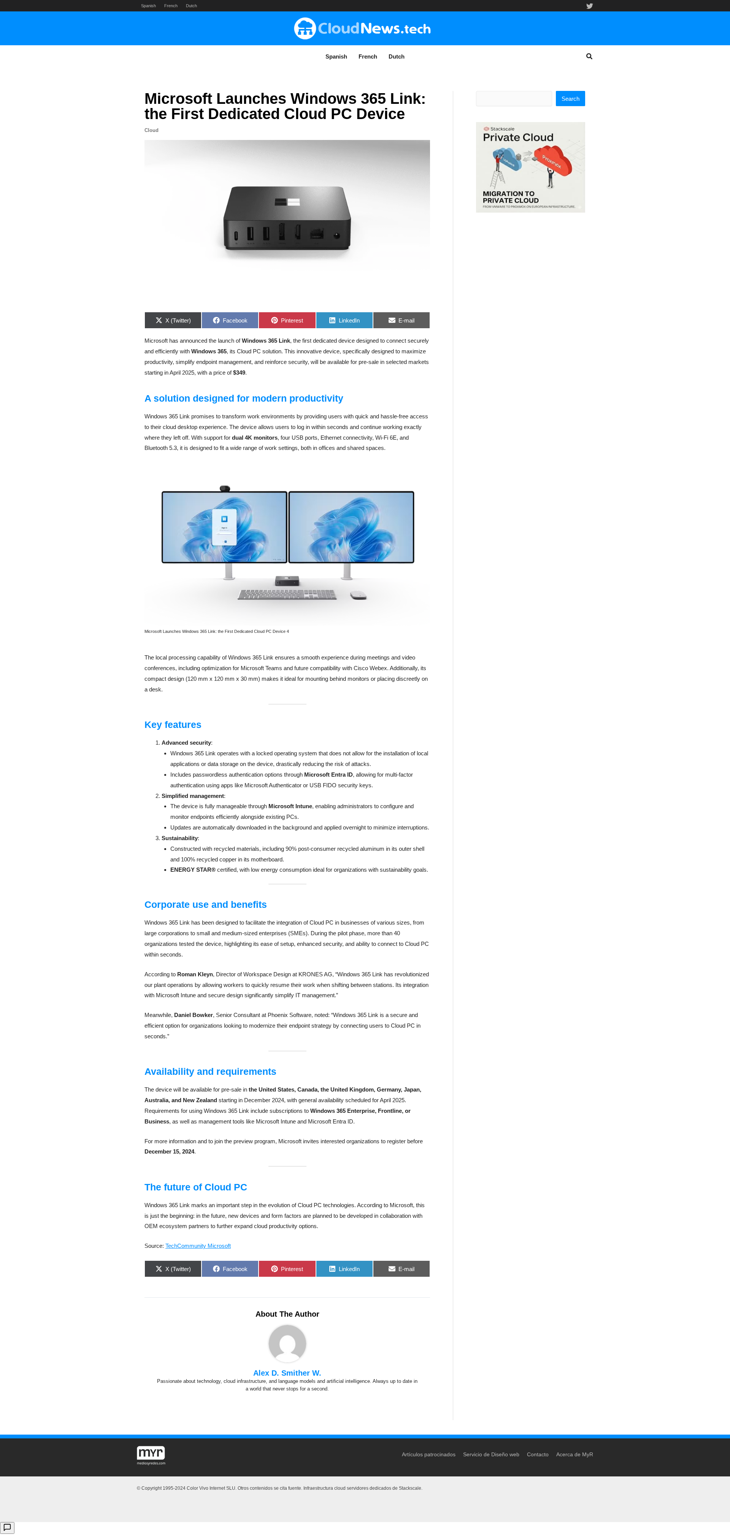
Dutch (191, 5)
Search (570, 98)
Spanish (148, 5)
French (171, 5)
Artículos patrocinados (428, 1454)
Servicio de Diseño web (491, 1454)
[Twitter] (589, 6)
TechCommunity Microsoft (198, 1246)
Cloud (151, 130)
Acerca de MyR (574, 1454)
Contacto (538, 1454)
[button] (589, 57)
